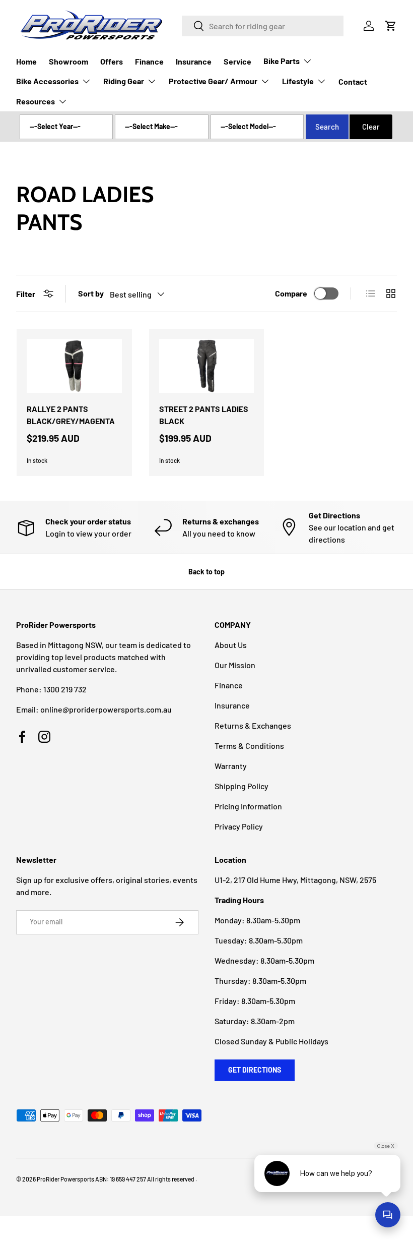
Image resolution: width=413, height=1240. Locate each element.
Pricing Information (248, 806)
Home (26, 61)
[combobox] (262, 26)
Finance (149, 61)
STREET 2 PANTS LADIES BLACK (203, 415)
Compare (291, 293)
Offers (111, 61)
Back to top (206, 571)
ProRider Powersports (65, 1179)
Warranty (231, 766)
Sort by (91, 293)
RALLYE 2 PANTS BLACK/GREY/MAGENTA (71, 415)
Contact (352, 81)
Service (237, 61)
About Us (231, 644)
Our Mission (235, 665)
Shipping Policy (241, 786)
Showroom (68, 61)
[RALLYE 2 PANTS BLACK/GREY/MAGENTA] (74, 366)
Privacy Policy (239, 826)
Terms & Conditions (249, 745)
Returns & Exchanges (253, 725)
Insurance (194, 61)
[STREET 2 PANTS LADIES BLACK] (206, 366)
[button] (391, 26)
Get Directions (254, 1070)
